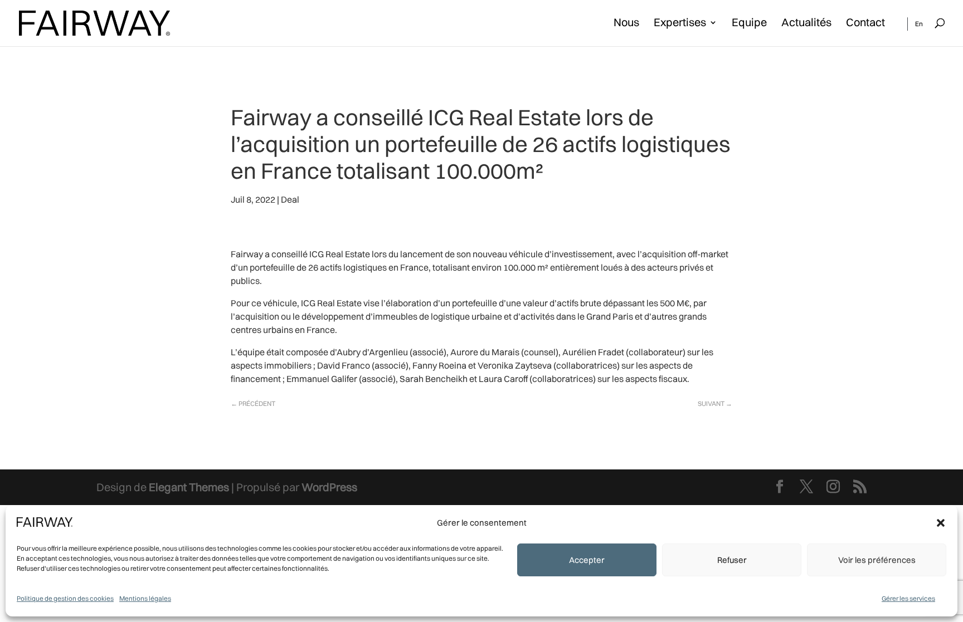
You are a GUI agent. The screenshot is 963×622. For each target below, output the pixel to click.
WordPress (329, 487)
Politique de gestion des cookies (65, 598)
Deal (290, 199)
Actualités (806, 23)
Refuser (732, 560)
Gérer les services (908, 598)
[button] (940, 522)
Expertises (680, 23)
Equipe (749, 23)
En (919, 24)
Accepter (587, 560)
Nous (626, 23)
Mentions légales (145, 598)
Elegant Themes (189, 487)
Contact (865, 23)
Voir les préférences (877, 560)
